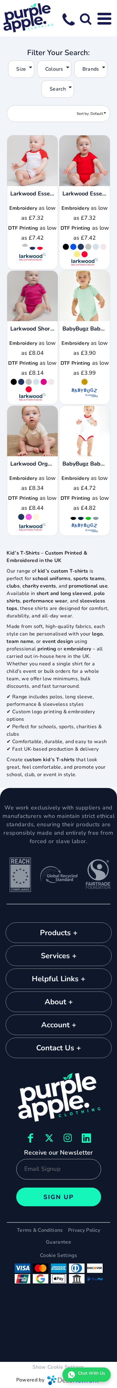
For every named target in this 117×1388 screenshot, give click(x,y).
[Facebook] (30, 1138)
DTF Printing (23, 228)
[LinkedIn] (87, 1138)
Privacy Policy (84, 1230)
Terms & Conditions (40, 1230)
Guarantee (58, 1242)
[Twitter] (49, 1138)
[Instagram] (68, 1138)
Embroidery (23, 208)
